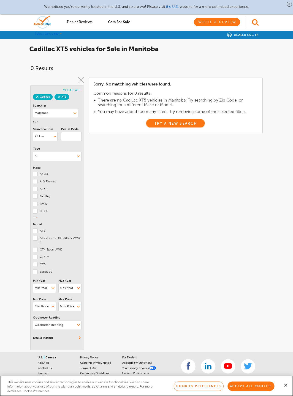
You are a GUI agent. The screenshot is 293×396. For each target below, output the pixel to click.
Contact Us (45, 368)
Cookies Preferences (135, 373)
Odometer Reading (47, 317)
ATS (42, 230)
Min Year (39, 280)
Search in (39, 105)
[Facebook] (188, 366)
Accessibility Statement (137, 363)
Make (37, 167)
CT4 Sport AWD (51, 249)
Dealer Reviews (79, 22)
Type (36, 148)
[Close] (286, 385)
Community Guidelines (94, 373)
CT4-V (44, 257)
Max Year (64, 280)
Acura (44, 174)
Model (37, 224)
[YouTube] (228, 366)
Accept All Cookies (251, 386)
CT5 (43, 264)
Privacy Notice (89, 357)
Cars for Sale (119, 22)
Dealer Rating (43, 337)
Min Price (39, 299)
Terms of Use (88, 368)
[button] (289, 4)
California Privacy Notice (95, 363)
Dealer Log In (246, 35)
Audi (43, 189)
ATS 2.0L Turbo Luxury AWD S (60, 240)
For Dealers (129, 357)
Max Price (65, 299)
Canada (51, 357)
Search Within (43, 129)
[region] (146, 386)
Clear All (72, 90)
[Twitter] (248, 366)
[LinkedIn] (208, 366)
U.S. (40, 357)
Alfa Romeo (48, 181)
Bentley (45, 196)
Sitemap (43, 373)
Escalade (46, 271)
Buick (44, 211)
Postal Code (70, 129)
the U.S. (172, 7)
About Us (43, 363)
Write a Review (217, 22)
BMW (43, 204)
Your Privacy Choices (135, 368)
